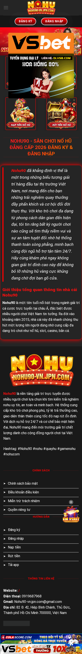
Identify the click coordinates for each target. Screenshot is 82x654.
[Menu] (6, 7)
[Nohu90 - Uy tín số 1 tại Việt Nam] (41, 7)
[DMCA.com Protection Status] (16, 623)
